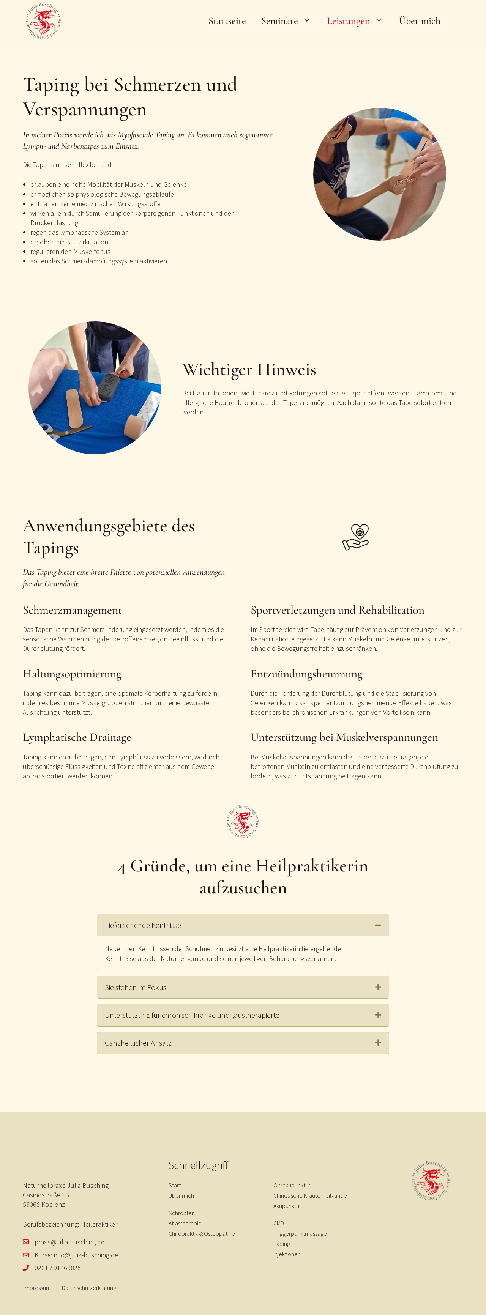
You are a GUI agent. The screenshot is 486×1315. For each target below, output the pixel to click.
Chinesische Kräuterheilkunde (310, 1195)
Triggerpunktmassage (300, 1233)
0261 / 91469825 (58, 1267)
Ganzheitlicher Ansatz (138, 1042)
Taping (281, 1243)
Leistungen (348, 21)
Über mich (419, 21)
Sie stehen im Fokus (135, 987)
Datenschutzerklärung (89, 1287)
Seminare (279, 21)
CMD (278, 1223)
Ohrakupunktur (291, 1185)
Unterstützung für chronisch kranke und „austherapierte (192, 1015)
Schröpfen (182, 1213)
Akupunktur (287, 1205)
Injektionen (287, 1254)
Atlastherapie (185, 1223)
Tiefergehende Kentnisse (143, 925)
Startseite (227, 21)
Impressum (37, 1287)
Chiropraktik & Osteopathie (202, 1233)
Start (175, 1185)
